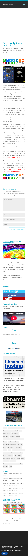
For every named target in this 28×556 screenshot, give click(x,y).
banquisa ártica (21, 428)
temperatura (6, 461)
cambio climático (6, 433)
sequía (22, 458)
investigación (18, 447)
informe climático (10, 447)
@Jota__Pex (16, 334)
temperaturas (13, 461)
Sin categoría (19, 50)
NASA (12, 452)
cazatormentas (15, 433)
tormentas (5, 466)
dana (22, 439)
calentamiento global (13, 430)
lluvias (13, 450)
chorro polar (6, 436)
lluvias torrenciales (20, 450)
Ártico (10, 466)
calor (20, 430)
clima (14, 439)
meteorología (6, 452)
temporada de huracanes (8, 463)
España (5, 441)
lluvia (9, 450)
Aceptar (4, 553)
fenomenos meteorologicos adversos (11, 444)
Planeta (19, 455)
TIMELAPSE (18, 306)
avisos (15, 428)
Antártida (10, 428)
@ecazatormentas (8, 334)
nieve (21, 452)
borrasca (5, 430)
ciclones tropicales (7, 439)
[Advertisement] (14, 27)
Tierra (21, 463)
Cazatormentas (8, 48)
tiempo (17, 463)
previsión (13, 458)
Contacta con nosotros (10, 391)
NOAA (4, 455)
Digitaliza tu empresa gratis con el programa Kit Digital (13, 379)
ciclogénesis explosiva (15, 436)
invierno (5, 450)
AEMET (5, 428)
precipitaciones (6, 458)
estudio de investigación (13, 441)
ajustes (20, 550)
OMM (15, 455)
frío (21, 444)
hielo (4, 447)
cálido (18, 439)
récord (18, 458)
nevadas (16, 452)
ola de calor (10, 455)
